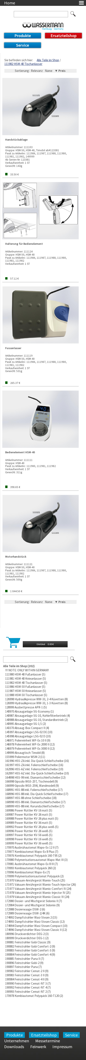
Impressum (62, 1046)
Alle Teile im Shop (48, 60)
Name (48, 71)
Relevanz (37, 71)
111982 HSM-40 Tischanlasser (23, 64)
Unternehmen (16, 1040)
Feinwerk (38, 1046)
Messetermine (47, 1040)
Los (73, 659)
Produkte (22, 35)
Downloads (14, 1046)
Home (9, 2)
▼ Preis (60, 71)
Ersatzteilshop (64, 35)
